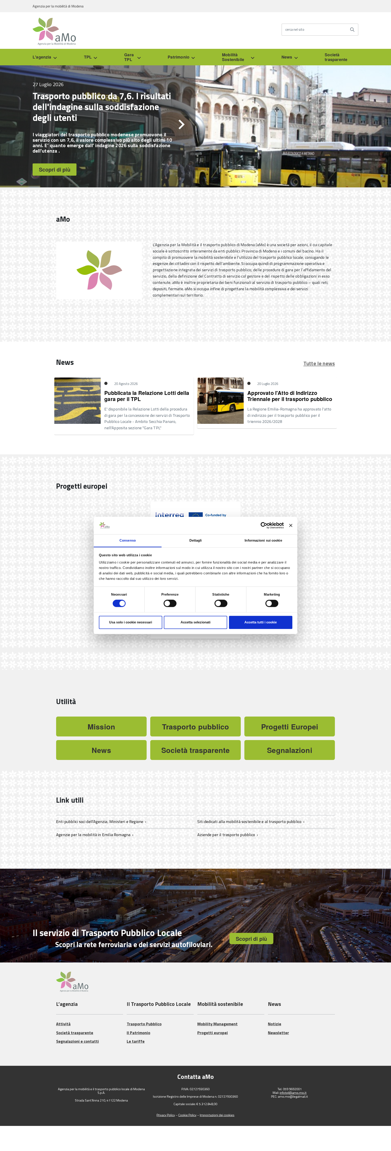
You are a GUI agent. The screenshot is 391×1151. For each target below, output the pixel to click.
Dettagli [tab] (195, 540)
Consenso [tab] (127, 540)
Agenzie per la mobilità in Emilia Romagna (93, 835)
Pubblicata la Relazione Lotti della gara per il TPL (146, 396)
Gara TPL (129, 57)
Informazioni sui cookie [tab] (263, 540)
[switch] (170, 603)
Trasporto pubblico (195, 726)
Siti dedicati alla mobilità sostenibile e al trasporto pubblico (250, 821)
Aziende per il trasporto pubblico (226, 835)
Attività (63, 1024)
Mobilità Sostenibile (233, 57)
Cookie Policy (187, 1115)
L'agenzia (42, 57)
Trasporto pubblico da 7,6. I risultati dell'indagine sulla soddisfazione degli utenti (102, 107)
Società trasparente (336, 57)
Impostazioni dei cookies (217, 1115)
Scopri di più (54, 169)
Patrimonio (178, 57)
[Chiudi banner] (290, 525)
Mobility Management (217, 1024)
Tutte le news (319, 363)
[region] (195, 126)
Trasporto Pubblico (144, 1024)
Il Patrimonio (138, 1033)
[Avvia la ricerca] (352, 29)
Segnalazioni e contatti (77, 1041)
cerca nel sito (294, 30)
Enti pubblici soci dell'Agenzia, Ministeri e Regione (100, 821)
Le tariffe (136, 1041)
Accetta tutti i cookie (260, 622)
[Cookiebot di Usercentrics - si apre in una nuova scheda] (264, 525)
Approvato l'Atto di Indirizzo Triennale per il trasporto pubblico (289, 396)
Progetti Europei (289, 726)
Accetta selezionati (195, 622)
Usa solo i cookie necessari (130, 622)
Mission (101, 726)
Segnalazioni (289, 750)
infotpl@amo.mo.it (293, 1093)
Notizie (274, 1024)
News (286, 57)
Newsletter (278, 1033)
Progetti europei (212, 1033)
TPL (88, 57)
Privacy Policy (166, 1115)
